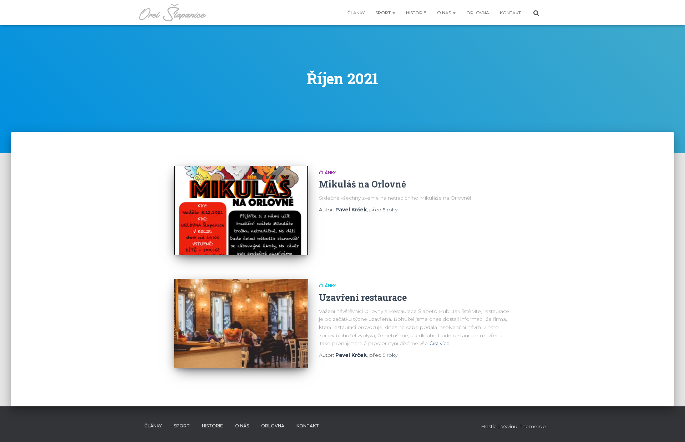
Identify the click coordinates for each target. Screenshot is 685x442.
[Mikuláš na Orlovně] (241, 210)
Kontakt (510, 12)
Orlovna (477, 12)
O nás (444, 12)
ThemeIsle (533, 426)
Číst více (440, 343)
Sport (383, 12)
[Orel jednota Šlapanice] (173, 13)
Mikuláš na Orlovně (362, 184)
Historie (416, 12)
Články (356, 12)
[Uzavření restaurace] (241, 323)
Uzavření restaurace (363, 297)
